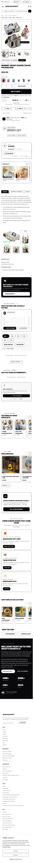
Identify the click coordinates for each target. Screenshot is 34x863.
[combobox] (7, 427)
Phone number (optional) (11, 423)
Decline (15, 855)
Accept (16, 851)
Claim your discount (16, 443)
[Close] (30, 406)
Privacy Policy (7, 847)
